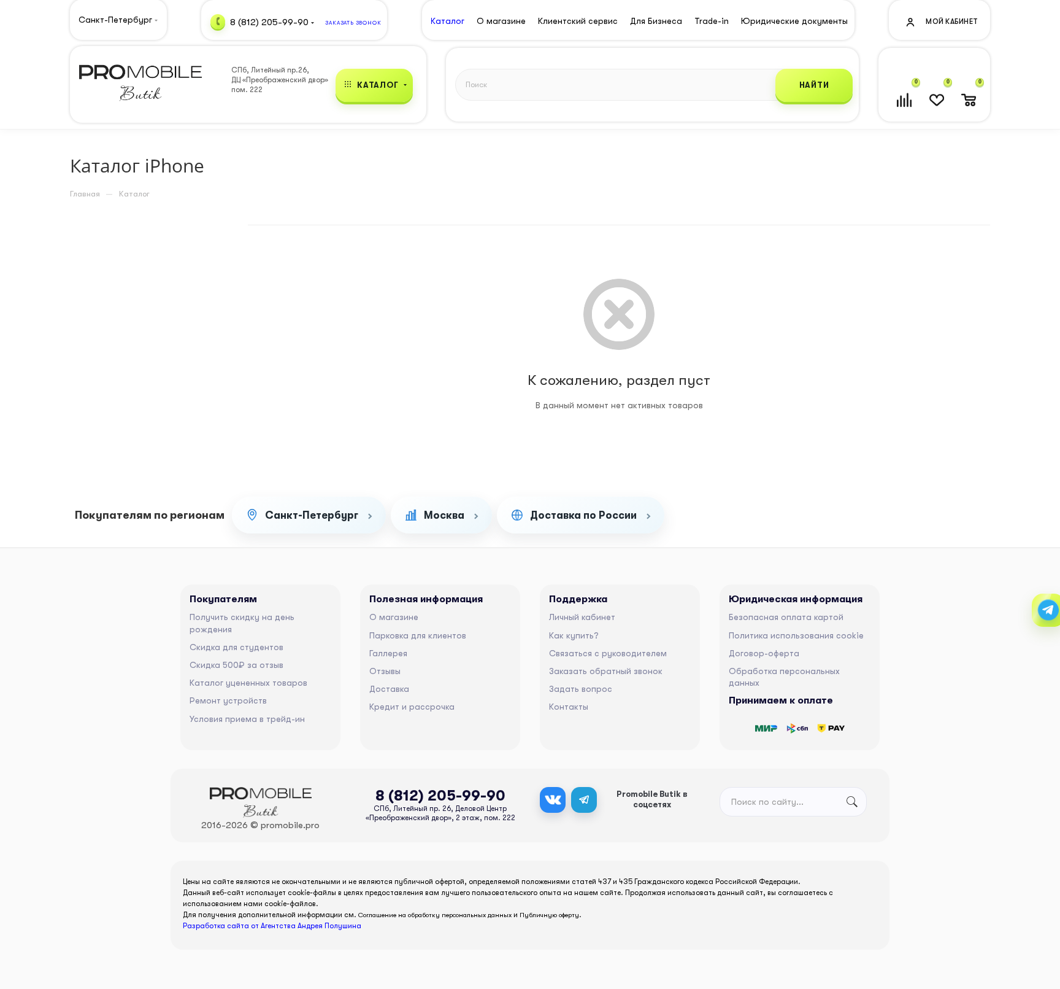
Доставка (389, 689)
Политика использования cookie (796, 635)
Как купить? (574, 635)
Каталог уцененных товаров (248, 683)
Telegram (584, 800)
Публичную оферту (549, 915)
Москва (444, 515)
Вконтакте (553, 800)
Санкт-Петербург (311, 515)
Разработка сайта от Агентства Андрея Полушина (272, 925)
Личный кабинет (582, 617)
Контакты (568, 707)
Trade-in (711, 21)
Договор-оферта (764, 653)
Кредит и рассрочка (412, 707)
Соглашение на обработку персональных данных (435, 915)
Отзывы (385, 671)
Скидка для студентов (236, 647)
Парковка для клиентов (417, 635)
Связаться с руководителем (608, 653)
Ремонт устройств (228, 700)
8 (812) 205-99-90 (269, 21)
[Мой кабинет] (941, 21)
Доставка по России (583, 515)
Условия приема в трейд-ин (247, 719)
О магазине (393, 617)
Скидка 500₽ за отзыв (236, 665)
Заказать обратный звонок (605, 671)
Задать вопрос (580, 689)
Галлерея (388, 653)
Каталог (447, 21)
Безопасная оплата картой (786, 617)
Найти (814, 85)
